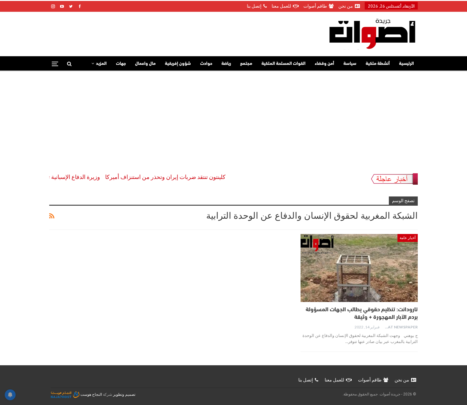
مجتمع (246, 63)
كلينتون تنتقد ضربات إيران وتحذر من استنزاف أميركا (173, 177)
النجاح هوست (90, 394)
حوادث (206, 63)
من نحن (345, 6)
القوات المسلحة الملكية (283, 63)
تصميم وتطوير (124, 394)
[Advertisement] (233, 119)
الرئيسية (406, 63)
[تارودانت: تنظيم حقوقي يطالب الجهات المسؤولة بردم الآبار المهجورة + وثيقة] (359, 268)
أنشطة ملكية (378, 63)
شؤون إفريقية (178, 63)
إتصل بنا (254, 6)
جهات (121, 63)
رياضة (226, 63)
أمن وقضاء (324, 63)
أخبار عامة (408, 238)
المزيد (101, 63)
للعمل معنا (281, 6)
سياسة (349, 63)
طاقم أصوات (315, 6)
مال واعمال (145, 63)
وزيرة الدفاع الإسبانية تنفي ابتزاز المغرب (61, 177)
